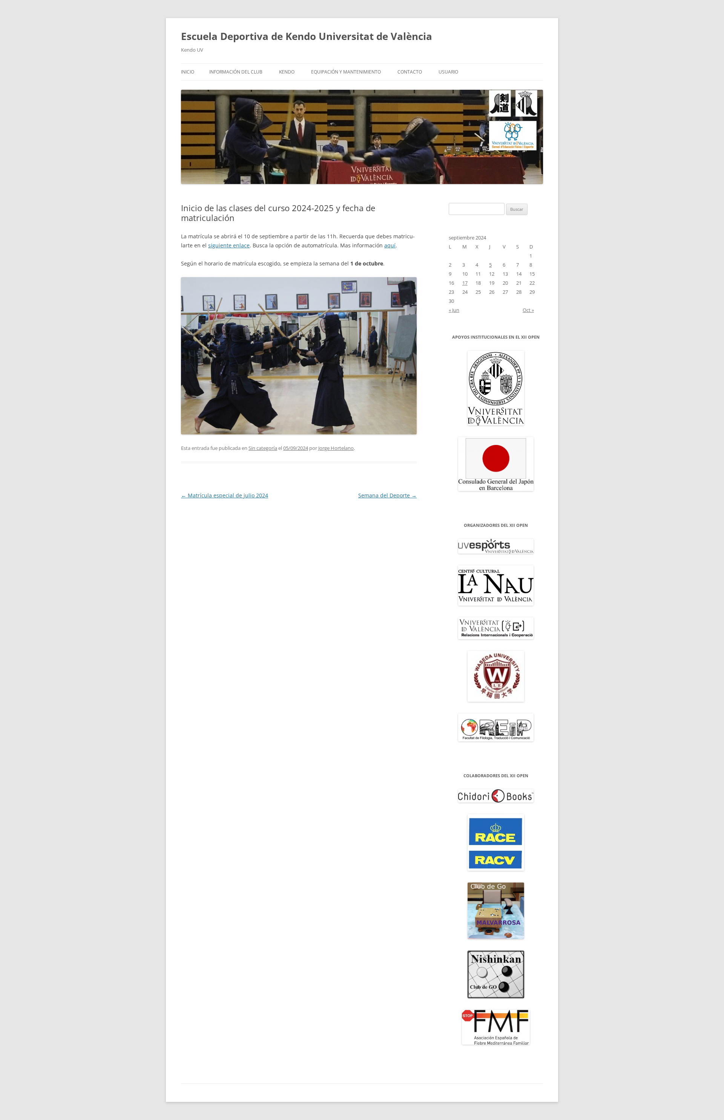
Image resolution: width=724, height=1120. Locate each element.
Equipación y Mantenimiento (346, 72)
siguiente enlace (229, 245)
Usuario (448, 72)
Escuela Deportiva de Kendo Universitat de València (306, 36)
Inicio (187, 72)
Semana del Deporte (387, 495)
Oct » (528, 310)
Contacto (409, 72)
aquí (390, 245)
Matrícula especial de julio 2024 (224, 495)
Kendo (287, 72)
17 (465, 282)
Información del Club (235, 72)
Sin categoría (262, 448)
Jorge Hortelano (336, 448)
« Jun (454, 310)
